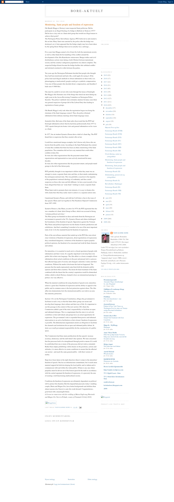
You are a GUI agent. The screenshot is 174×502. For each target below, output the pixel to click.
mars (107, 208)
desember (109, 108)
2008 (106, 222)
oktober (108, 114)
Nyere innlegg (50, 479)
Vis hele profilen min (110, 269)
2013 (106, 95)
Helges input (108, 344)
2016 (106, 85)
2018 (106, 78)
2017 (106, 82)
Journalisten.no (109, 304)
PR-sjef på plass (108, 354)
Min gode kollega (109, 291)
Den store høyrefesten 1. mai (112, 299)
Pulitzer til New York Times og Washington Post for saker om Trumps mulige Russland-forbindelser (115, 308)
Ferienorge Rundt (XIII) (113, 147)
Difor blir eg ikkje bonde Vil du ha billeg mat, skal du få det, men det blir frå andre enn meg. (115, 337)
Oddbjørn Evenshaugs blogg (114, 289)
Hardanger (107, 327)
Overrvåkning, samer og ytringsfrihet (113, 155)
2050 (105, 388)
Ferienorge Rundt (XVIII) (113, 131)
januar (108, 214)
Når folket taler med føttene (112, 346)
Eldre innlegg (92, 479)
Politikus (107, 296)
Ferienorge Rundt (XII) (113, 150)
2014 (106, 92)
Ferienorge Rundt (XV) (113, 140)
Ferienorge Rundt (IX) (112, 187)
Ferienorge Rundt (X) (112, 180)
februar (108, 211)
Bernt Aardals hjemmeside (113, 366)
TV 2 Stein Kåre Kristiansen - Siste (114, 377)
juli (107, 124)
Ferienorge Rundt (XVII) (113, 134)
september (109, 118)
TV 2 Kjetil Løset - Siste (112, 373)
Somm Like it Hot (110, 315)
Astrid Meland (109, 351)
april (107, 204)
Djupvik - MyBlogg (110, 325)
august (108, 121)
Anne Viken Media (110, 332)
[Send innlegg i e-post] (80, 407)
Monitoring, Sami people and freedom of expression (115, 161)
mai (107, 201)
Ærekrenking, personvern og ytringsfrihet (115, 176)
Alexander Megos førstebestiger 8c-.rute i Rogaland (113, 283)
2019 (106, 75)
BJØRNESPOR (109, 359)
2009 (106, 218)
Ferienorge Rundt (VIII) (113, 190)
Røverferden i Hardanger (113, 184)
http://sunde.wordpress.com (113, 370)
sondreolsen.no (109, 382)
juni (107, 198)
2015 (106, 88)
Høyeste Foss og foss (112, 127)
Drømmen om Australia (111, 361)
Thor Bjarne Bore (120, 233)
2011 (106, 102)
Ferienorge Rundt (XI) (112, 171)
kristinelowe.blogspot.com (113, 385)
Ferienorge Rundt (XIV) (113, 144)
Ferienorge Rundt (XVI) (113, 137)
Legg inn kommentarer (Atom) (64, 484)
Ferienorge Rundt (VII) (113, 194)
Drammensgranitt (110, 279)
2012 (106, 98)
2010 (106, 105)
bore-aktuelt (87, 11)
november (109, 111)
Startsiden (71, 479)
